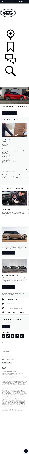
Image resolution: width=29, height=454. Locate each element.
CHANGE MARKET (5, 351)
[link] (14, 23)
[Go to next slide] (26, 170)
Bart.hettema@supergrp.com (8, 155)
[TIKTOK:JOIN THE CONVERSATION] (8, 336)
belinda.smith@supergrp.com (8, 161)
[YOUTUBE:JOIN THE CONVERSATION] (12, 336)
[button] (14, 4)
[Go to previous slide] (24, 170)
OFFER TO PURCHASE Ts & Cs (7, 359)
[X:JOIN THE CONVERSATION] (22, 336)
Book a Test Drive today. (21, 1)
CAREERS (3, 354)
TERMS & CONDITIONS (6, 356)
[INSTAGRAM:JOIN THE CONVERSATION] (3, 336)
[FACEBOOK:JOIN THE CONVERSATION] (17, 336)
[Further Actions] (26, 451)
